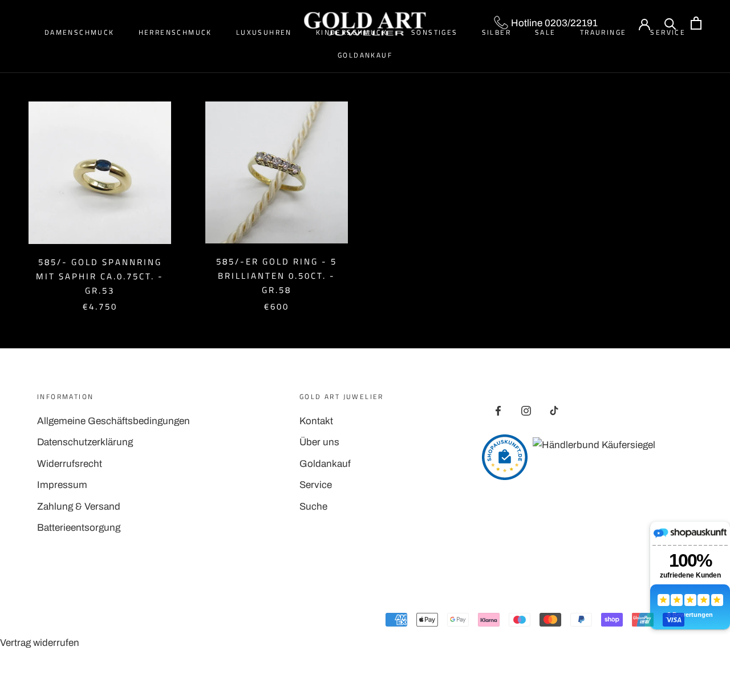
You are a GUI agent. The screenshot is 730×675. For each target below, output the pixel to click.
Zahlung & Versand (78, 506)
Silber (496, 32)
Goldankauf (365, 55)
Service (315, 484)
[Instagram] (526, 410)
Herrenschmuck (175, 32)
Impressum (62, 484)
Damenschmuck (79, 32)
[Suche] (670, 23)
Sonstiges (434, 32)
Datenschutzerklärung (85, 442)
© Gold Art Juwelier (88, 621)
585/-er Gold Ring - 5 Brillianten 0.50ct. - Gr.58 (276, 275)
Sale (545, 32)
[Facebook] (498, 410)
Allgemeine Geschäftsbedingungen (113, 421)
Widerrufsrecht (69, 463)
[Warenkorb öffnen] (696, 23)
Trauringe (603, 32)
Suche (313, 506)
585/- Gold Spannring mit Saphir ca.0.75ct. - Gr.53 (100, 276)
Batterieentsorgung (78, 527)
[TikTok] (554, 410)
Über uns (319, 442)
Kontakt (316, 421)
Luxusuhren (264, 32)
